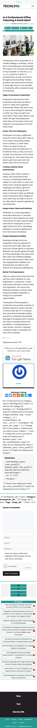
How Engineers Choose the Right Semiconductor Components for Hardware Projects (18, 655)
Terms (20, 719)
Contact (22, 723)
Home (7, 719)
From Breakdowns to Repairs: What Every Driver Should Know (18, 676)
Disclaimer (28, 719)
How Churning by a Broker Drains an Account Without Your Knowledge (18, 606)
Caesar (32, 23)
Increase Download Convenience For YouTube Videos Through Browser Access (18, 640)
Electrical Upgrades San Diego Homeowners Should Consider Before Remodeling (18, 663)
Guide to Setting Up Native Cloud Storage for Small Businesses (18, 622)
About (14, 723)
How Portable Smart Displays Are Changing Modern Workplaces (18, 647)
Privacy (13, 719)
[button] (32, 6)
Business (7, 338)
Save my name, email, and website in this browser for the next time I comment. (18, 556)
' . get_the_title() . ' (12, 475)
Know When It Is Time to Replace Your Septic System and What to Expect (18, 669)
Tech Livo (13, 726)
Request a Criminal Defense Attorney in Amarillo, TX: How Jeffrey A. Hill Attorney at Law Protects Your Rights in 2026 (18, 613)
